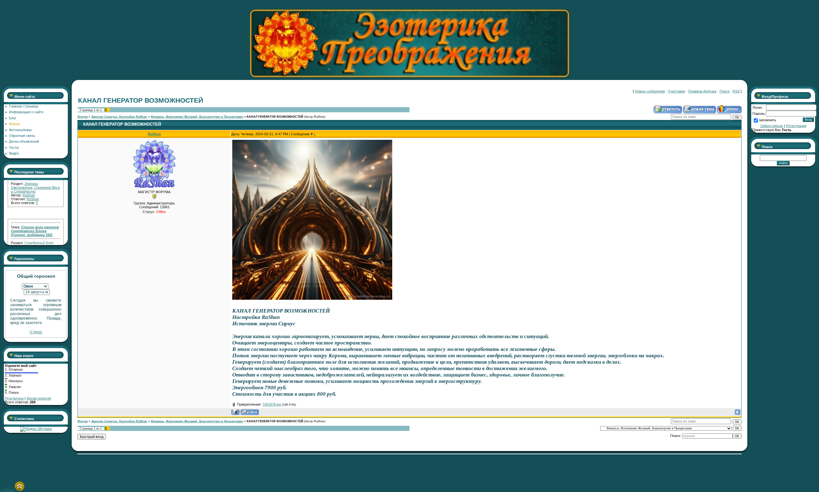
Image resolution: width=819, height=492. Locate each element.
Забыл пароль (771, 126)
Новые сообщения (650, 91)
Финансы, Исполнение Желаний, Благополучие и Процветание (197, 116)
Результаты (14, 398)
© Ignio (36, 332)
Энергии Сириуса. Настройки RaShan (119, 116)
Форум (82, 116)
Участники (676, 91)
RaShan (28, 185)
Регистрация (796, 126)
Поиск (724, 91)
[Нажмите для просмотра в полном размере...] (312, 298)
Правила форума (702, 91)
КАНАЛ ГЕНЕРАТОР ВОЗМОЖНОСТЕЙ (275, 116)
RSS (736, 91)
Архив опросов (39, 398)
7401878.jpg (271, 404)
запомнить (767, 120)
